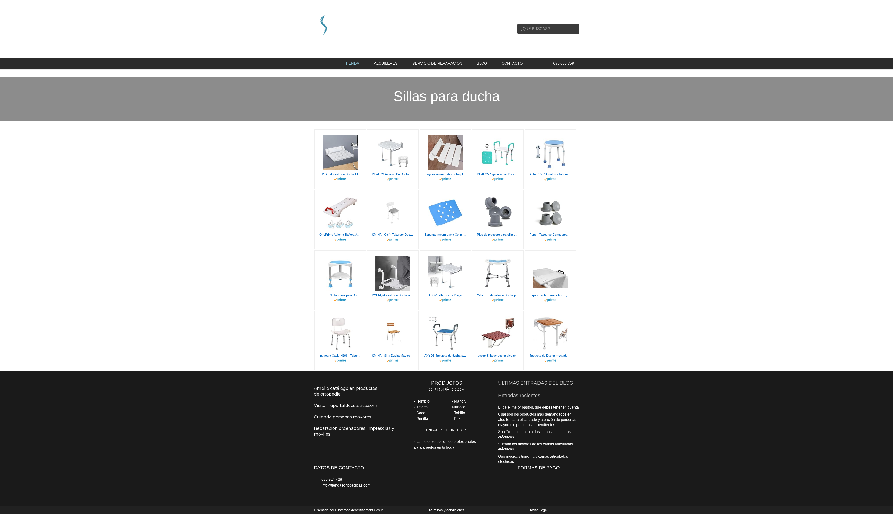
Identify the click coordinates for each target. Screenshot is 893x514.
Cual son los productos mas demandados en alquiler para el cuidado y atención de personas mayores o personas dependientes (537, 419)
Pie (457, 419)
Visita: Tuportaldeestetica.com (345, 405)
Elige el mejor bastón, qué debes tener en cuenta (538, 407)
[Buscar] (574, 29)
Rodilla (422, 419)
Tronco (422, 407)
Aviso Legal (538, 510)
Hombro (423, 401)
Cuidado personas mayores (342, 417)
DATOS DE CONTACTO (339, 467)
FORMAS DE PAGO (539, 467)
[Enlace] (354, 24)
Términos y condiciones (446, 510)
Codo (420, 413)
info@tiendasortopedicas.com (345, 485)
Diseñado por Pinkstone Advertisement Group (348, 510)
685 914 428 (331, 479)
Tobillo (459, 413)
